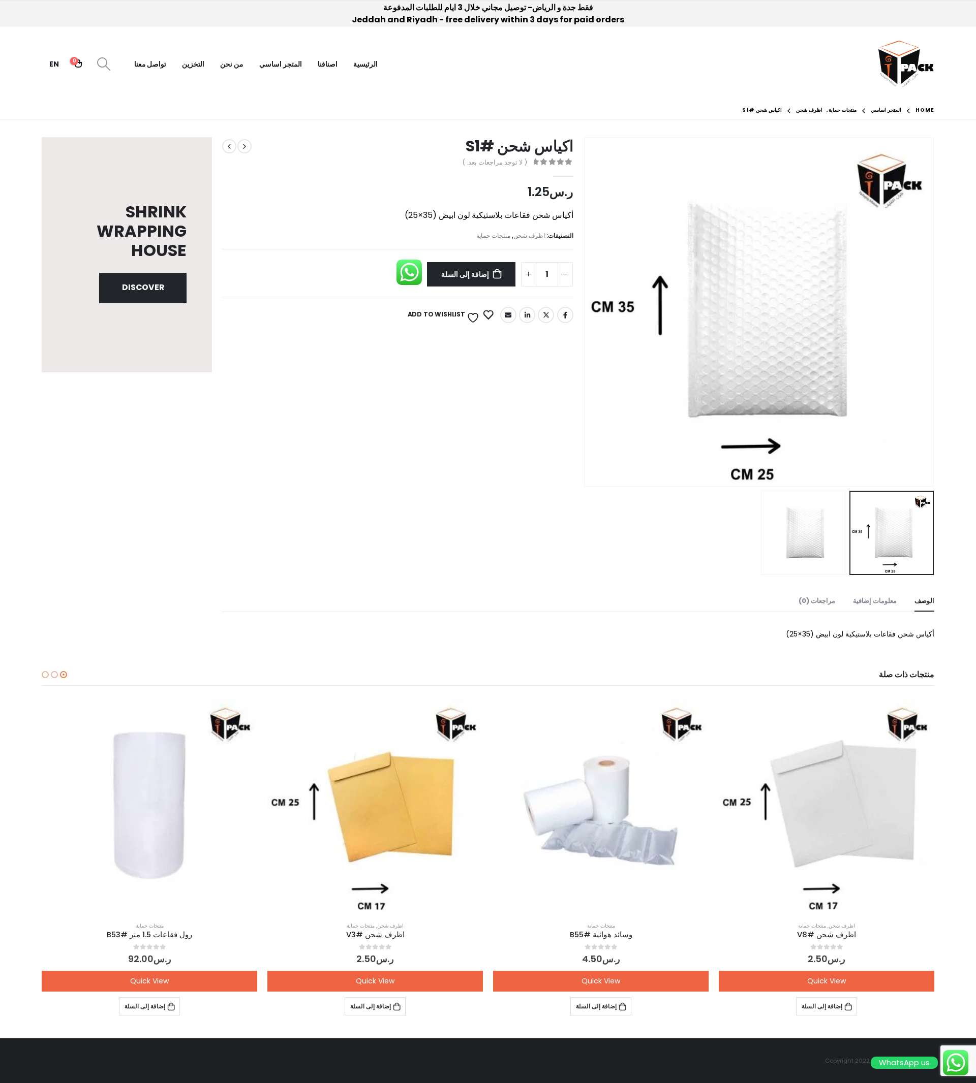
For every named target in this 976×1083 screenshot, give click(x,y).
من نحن (231, 64)
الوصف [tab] (924, 601)
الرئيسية (365, 64)
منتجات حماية (493, 235)
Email (508, 315)
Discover (143, 287)
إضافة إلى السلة (465, 274)
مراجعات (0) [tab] (817, 601)
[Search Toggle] (103, 64)
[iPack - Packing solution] (906, 64)
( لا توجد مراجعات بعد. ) (494, 162)
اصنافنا (328, 64)
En (54, 64)
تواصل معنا (150, 64)
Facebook (565, 315)
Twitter (546, 315)
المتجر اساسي (280, 64)
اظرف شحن (529, 235)
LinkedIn (527, 315)
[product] (826, 805)
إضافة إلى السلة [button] (822, 1006)
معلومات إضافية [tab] (875, 601)
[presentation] (921, 312)
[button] (63, 674)
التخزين (193, 64)
